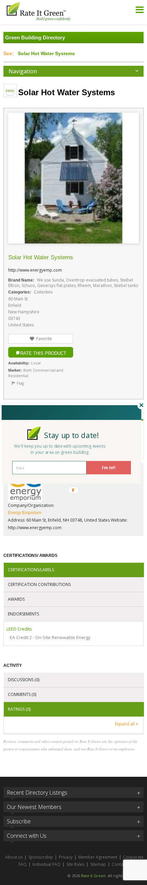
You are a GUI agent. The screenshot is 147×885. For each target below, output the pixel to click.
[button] (71, 434)
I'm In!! (109, 467)
